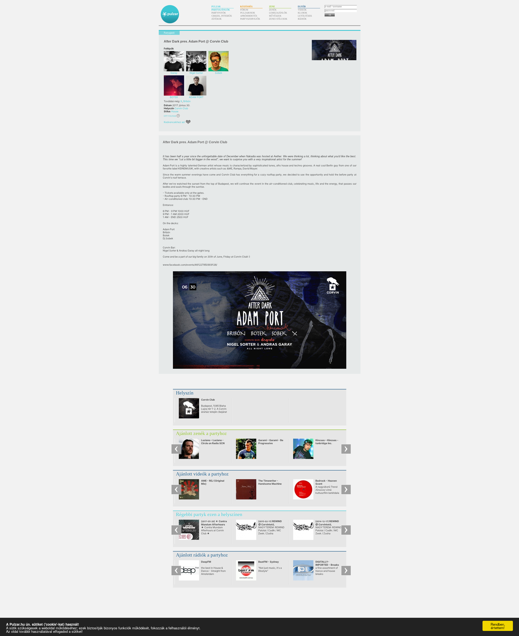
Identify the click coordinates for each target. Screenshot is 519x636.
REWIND (270, 524)
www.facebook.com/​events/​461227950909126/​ (190, 264)
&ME (229, 168)
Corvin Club (181, 108)
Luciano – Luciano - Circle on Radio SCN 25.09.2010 (213, 443)
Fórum (244, 10)
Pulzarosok (247, 13)
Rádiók (302, 19)
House (174, 111)
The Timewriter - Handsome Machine (270, 482)
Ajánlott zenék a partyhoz (201, 433)
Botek (166, 235)
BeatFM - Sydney (268, 561)
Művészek (275, 16)
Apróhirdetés (248, 16)
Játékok (216, 19)
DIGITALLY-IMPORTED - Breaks (327, 563)
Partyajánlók (220, 10)
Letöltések (305, 16)
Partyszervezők (250, 19)
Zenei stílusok (278, 19)
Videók (302, 10)
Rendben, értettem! (498, 626)
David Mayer (250, 168)
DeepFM (206, 561)
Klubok (302, 13)
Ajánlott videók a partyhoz (202, 474)
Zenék (273, 10)
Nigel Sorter (169, 250)
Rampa (237, 168)
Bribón (187, 101)
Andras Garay (186, 250)
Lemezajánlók (278, 13)
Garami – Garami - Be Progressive (270, 442)
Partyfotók (218, 13)
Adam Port (169, 165)
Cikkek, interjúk (221, 16)
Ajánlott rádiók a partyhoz (202, 555)
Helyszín (184, 392)
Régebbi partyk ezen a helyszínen (209, 514)
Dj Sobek (168, 238)
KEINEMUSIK (185, 168)
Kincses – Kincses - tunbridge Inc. (326, 442)
